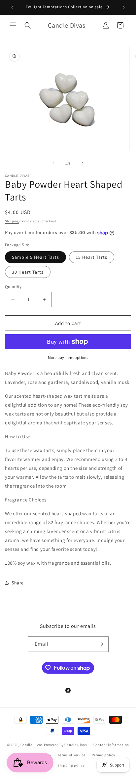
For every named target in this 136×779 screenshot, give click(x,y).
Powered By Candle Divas (65, 744)
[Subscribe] (101, 644)
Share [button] (18, 583)
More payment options (68, 357)
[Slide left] (53, 163)
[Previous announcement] (12, 7)
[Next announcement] (124, 7)
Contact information (111, 744)
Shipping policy (71, 765)
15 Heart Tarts (91, 257)
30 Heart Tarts (28, 272)
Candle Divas (31, 744)
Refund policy (103, 755)
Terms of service (71, 755)
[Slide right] (82, 163)
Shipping (12, 221)
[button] (13, 25)
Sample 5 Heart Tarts (35, 257)
